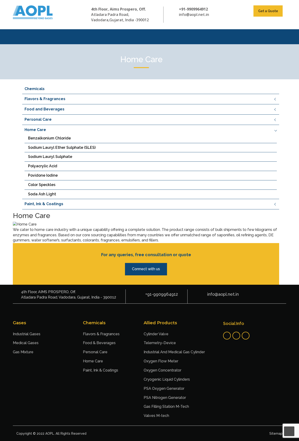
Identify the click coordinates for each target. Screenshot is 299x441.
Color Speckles (41, 184)
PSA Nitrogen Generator (165, 397)
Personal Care (38, 119)
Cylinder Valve (156, 334)
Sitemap (276, 433)
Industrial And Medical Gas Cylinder (174, 352)
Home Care (35, 130)
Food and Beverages (44, 109)
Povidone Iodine (43, 175)
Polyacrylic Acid (42, 166)
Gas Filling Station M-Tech (166, 406)
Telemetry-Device (160, 343)
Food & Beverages (99, 343)
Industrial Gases (26, 334)
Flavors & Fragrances (45, 99)
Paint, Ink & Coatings (44, 204)
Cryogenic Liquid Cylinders (167, 379)
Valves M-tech (156, 415)
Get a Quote (268, 11)
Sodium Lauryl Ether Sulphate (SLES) (62, 147)
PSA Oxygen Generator (164, 388)
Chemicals (35, 89)
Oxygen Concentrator (162, 370)
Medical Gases (26, 343)
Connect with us (146, 269)
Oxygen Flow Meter (161, 361)
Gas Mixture (23, 352)
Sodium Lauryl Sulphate (50, 156)
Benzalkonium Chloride (49, 138)
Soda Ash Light (42, 194)
